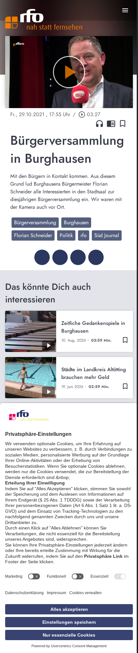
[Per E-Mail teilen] (96, 257)
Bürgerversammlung (35, 222)
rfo (84, 235)
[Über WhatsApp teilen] (78, 257)
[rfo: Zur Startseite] (43, 19)
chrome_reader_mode (111, 123)
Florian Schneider (33, 235)
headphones (99, 123)
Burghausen (76, 222)
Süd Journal (106, 235)
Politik (66, 235)
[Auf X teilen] (60, 257)
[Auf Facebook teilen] (42, 257)
